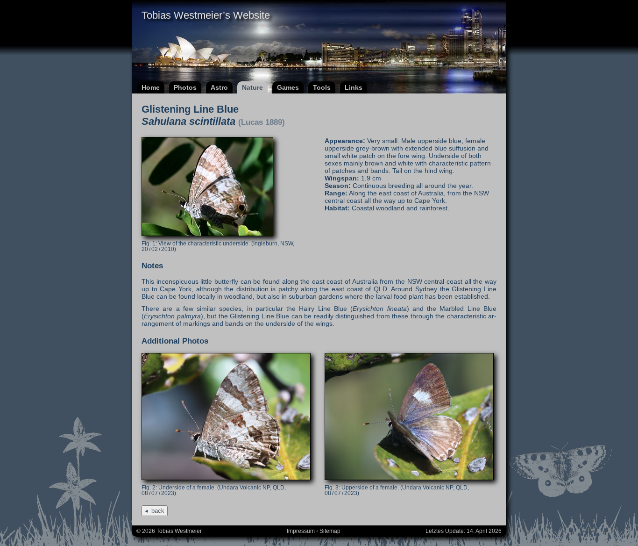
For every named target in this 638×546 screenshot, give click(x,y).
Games (288, 87)
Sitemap (329, 531)
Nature (252, 87)
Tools (322, 87)
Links (353, 87)
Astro (219, 87)
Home (151, 87)
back (157, 510)
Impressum (301, 531)
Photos (185, 87)
